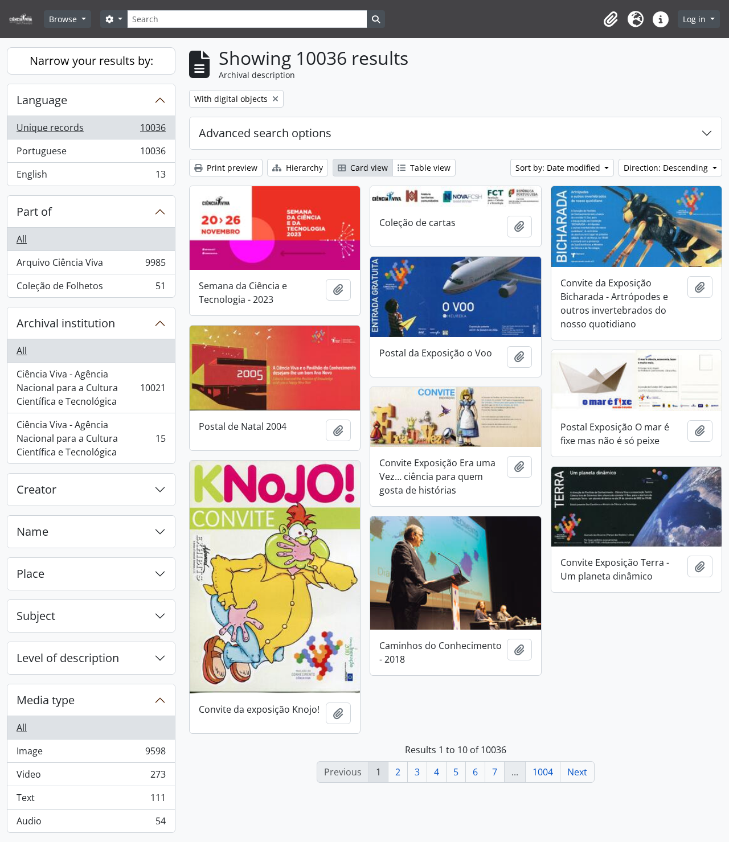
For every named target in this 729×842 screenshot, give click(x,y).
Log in (695, 19)
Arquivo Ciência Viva (91, 265)
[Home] (25, 19)
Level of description (68, 658)
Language (42, 100)
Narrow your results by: (91, 60)
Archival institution (66, 323)
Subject (36, 615)
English (91, 177)
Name (32, 531)
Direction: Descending (667, 167)
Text (91, 800)
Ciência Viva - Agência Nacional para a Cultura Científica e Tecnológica (91, 388)
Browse (64, 19)
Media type (46, 700)
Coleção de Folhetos (91, 288)
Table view (429, 167)
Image (91, 754)
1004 (543, 772)
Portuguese (91, 154)
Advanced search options (265, 133)
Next (577, 772)
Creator (36, 489)
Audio (91, 823)
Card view (368, 167)
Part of (34, 211)
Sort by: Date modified (559, 167)
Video (91, 777)
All (22, 239)
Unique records (91, 130)
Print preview (230, 167)
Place (30, 573)
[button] (610, 19)
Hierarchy (303, 167)
